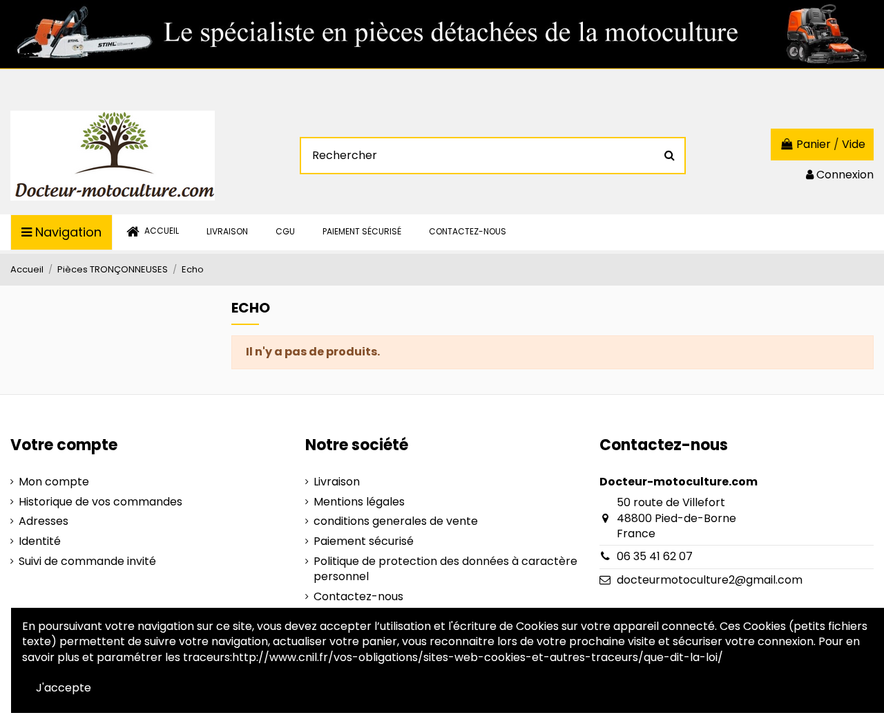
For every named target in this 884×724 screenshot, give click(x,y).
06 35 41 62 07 (655, 556)
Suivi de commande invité (87, 561)
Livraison (337, 482)
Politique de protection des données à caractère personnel (445, 569)
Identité (40, 541)
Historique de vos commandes (100, 502)
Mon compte (54, 482)
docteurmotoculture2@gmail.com (710, 580)
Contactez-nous (358, 596)
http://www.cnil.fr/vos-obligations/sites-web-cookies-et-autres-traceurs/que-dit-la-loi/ (477, 657)
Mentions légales (359, 502)
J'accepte (63, 688)
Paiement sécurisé (364, 541)
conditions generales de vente (396, 521)
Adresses (43, 521)
